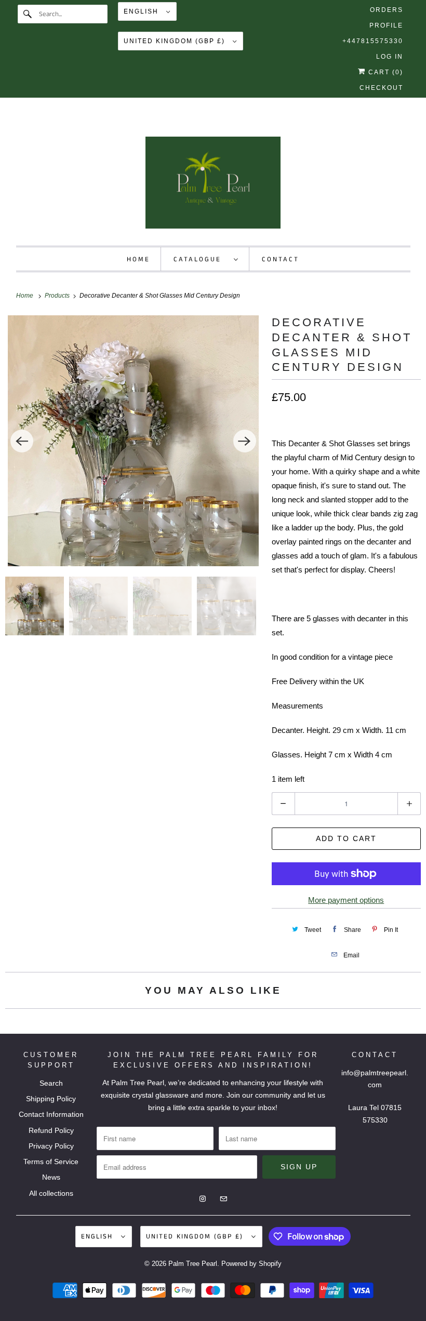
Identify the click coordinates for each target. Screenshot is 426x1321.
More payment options (346, 900)
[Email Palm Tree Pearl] (222, 125)
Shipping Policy (51, 1099)
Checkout (381, 87)
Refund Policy (51, 1130)
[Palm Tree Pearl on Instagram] (203, 125)
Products (58, 295)
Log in (389, 56)
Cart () (384, 72)
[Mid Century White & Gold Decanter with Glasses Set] (133, 440)
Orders (386, 10)
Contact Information (51, 1114)
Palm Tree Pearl (192, 1263)
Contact (280, 259)
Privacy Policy (51, 1146)
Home (138, 259)
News (51, 1177)
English (142, 11)
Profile (386, 25)
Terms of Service (50, 1161)
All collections (51, 1193)
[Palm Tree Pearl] (213, 186)
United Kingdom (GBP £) (176, 41)
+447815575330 (372, 41)
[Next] (244, 441)
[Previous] (21, 441)
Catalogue (201, 259)
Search (51, 1083)
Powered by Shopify (251, 1263)
